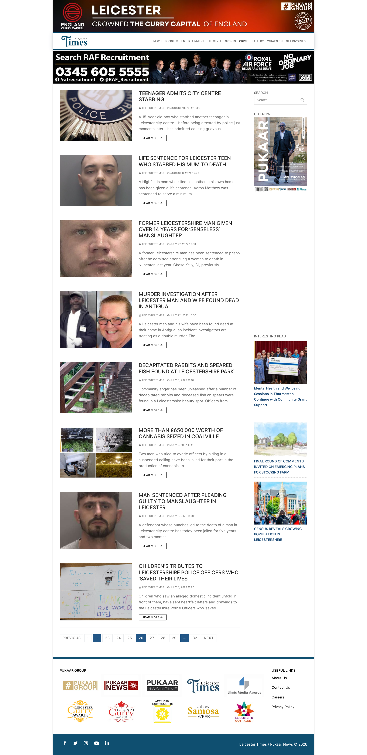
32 (195, 638)
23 (107, 638)
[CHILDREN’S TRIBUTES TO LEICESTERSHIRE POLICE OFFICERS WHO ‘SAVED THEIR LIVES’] (96, 591)
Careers (278, 697)
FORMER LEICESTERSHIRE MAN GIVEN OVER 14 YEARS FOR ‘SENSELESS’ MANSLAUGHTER (185, 229)
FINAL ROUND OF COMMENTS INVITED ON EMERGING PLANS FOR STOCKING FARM (279, 466)
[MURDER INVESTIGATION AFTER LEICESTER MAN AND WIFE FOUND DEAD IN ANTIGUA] (96, 319)
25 (129, 638)
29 (174, 638)
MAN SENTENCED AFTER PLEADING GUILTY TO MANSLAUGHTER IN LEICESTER (183, 501)
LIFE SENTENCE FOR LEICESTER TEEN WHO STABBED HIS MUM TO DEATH (185, 161)
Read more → (153, 138)
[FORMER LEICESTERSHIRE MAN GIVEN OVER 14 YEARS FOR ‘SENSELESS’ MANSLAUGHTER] (96, 248)
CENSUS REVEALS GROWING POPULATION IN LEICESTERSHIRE (278, 534)
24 (118, 638)
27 (152, 638)
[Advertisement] (281, 263)
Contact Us (281, 687)
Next (209, 638)
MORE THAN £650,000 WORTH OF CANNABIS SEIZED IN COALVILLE (181, 433)
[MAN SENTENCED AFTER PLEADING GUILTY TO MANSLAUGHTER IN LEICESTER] (96, 520)
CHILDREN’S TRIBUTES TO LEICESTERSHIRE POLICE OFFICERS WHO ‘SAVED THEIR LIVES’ (189, 572)
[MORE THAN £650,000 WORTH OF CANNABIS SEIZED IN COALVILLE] (96, 452)
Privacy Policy (283, 707)
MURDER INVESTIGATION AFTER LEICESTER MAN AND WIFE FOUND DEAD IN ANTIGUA (189, 300)
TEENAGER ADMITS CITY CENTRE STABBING (180, 96)
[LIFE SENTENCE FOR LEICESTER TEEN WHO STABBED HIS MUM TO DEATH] (96, 180)
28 (163, 638)
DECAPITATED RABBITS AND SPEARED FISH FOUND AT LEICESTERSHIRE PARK (186, 368)
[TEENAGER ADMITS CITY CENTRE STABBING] (96, 115)
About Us (279, 678)
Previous (71, 638)
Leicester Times (152, 108)
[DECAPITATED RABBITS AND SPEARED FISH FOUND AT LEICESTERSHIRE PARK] (96, 387)
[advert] (183, 31)
